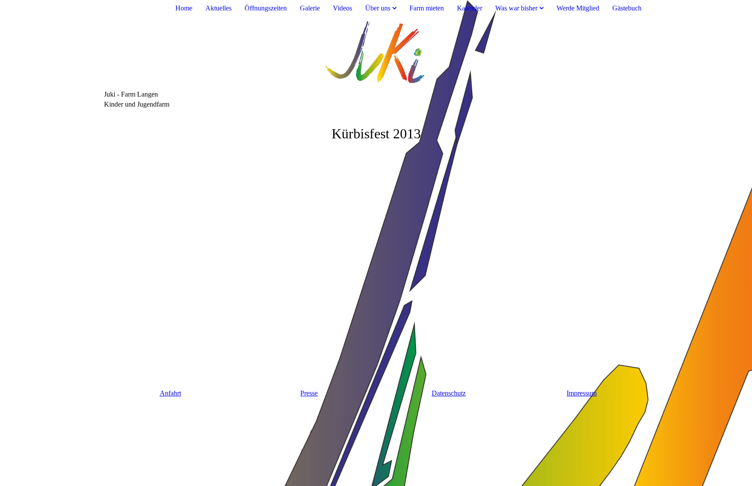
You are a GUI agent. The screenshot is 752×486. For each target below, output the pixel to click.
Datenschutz (449, 393)
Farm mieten (427, 8)
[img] (376, 53)
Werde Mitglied (578, 8)
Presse (309, 393)
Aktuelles (218, 8)
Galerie (310, 8)
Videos (342, 8)
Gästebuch (626, 8)
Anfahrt (170, 393)
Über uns (377, 8)
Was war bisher (516, 8)
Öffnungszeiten (266, 8)
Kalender (469, 8)
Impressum (582, 393)
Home (183, 8)
